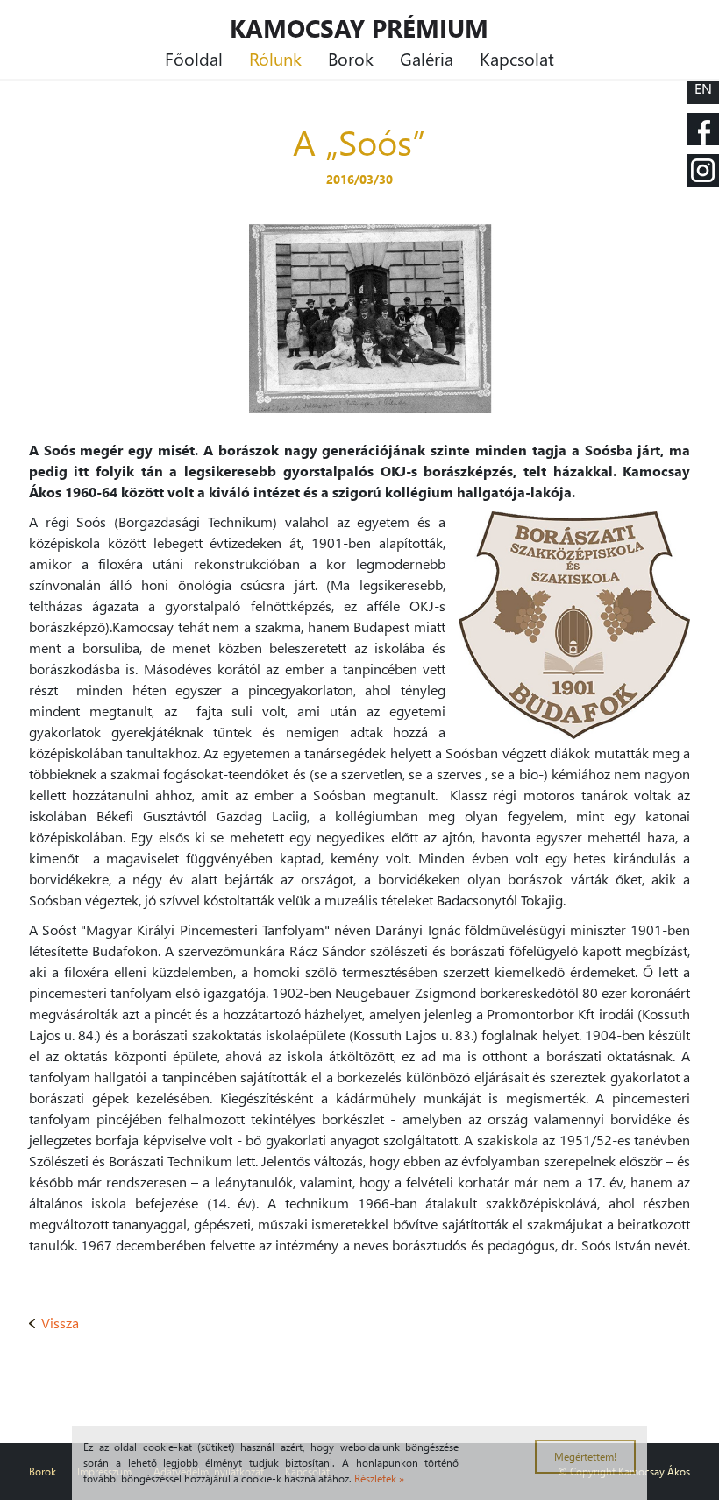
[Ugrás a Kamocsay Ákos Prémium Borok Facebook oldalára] (703, 129)
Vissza (60, 1322)
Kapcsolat (517, 58)
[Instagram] (703, 170)
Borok (351, 58)
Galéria (426, 58)
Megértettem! (585, 1456)
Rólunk (275, 58)
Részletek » (379, 1478)
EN (703, 88)
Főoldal (194, 58)
